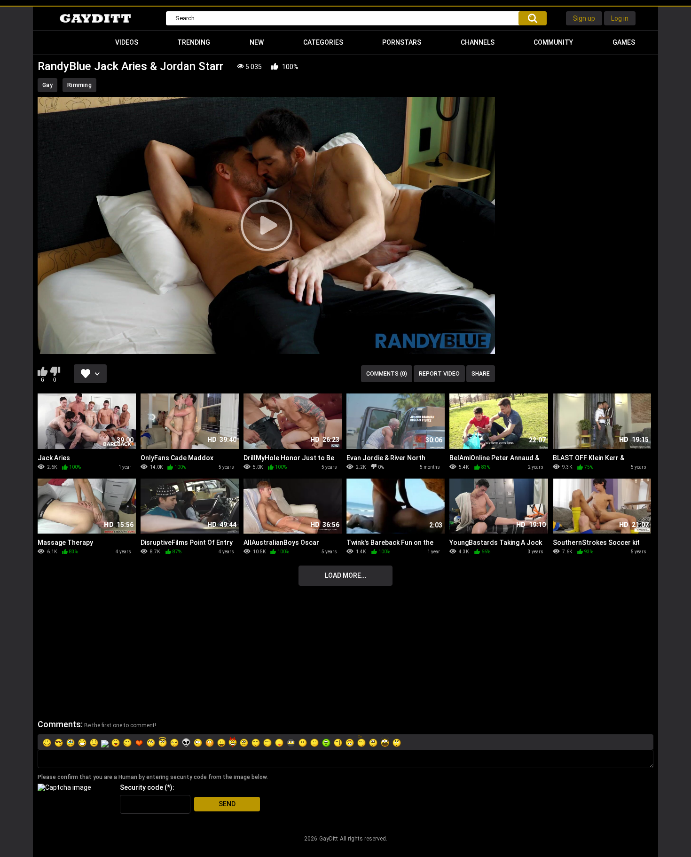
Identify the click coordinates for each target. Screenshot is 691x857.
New (257, 42)
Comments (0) (386, 373)
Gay (47, 85)
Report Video (439, 373)
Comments (59, 724)
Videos (126, 42)
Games (623, 42)
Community (553, 42)
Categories (323, 42)
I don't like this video (55, 371)
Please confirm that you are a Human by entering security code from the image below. (153, 777)
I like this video (42, 371)
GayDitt (328, 838)
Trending (193, 42)
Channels (478, 42)
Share (480, 373)
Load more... (346, 575)
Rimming (79, 85)
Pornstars (401, 42)
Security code (141, 787)
